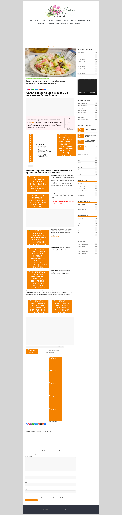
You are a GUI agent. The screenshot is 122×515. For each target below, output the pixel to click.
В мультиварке (42, 23)
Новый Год (51, 23)
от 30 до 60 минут (81, 188)
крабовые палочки (43, 85)
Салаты (44, 20)
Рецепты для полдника (83, 251)
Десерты (51, 20)
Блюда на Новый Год (82, 103)
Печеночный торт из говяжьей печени (90, 130)
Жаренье (79, 162)
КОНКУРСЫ (77, 23)
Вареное (79, 160)
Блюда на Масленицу (82, 110)
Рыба (57, 23)
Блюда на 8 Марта (82, 112)
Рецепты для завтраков (83, 244)
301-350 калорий (81, 66)
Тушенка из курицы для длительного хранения (90, 142)
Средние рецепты (81, 207)
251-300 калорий (81, 64)
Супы (79, 225)
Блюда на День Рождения (83, 119)
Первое (31, 20)
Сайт (26, 489)
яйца (69, 85)
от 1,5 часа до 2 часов (82, 193)
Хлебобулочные (81, 218)
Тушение (79, 174)
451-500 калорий (81, 73)
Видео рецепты (64, 23)
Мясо (88, 20)
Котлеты (79, 227)
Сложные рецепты (82, 209)
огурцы (61, 85)
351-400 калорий (81, 68)
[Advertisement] (61, 36)
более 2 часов (81, 195)
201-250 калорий (81, 61)
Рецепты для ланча (82, 246)
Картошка (80, 221)
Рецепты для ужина (82, 253)
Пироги (79, 223)
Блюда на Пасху (81, 117)
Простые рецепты (81, 204)
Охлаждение (80, 172)
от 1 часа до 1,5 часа (82, 190)
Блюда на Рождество (82, 105)
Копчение (80, 167)
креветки (48, 85)
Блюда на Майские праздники (84, 114)
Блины (79, 232)
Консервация (81, 20)
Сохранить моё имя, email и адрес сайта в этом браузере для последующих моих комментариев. (50, 497)
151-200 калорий (81, 59)
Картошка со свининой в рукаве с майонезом (91, 147)
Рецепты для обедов (82, 248)
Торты (79, 230)
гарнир (32, 122)
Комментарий (29, 456)
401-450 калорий (81, 71)
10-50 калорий (81, 52)
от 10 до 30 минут (81, 186)
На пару (79, 169)
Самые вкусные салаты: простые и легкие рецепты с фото (37, 78)
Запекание (80, 165)
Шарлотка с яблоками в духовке (90, 136)
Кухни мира (73, 20)
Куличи (79, 234)
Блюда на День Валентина (83, 108)
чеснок (66, 85)
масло (58, 85)
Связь (71, 23)
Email (26, 482)
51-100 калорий (81, 54)
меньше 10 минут (81, 183)
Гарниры (37, 20)
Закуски (58, 20)
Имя (26, 475)
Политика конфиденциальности (74, 509)
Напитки (66, 20)
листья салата (53, 85)
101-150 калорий (81, 57)
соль (63, 85)
